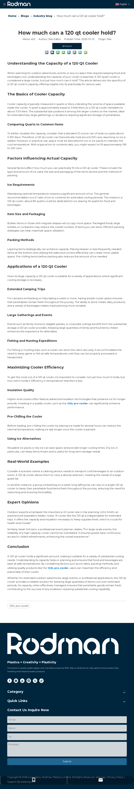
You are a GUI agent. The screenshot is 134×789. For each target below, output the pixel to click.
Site (109, 39)
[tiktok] (41, 680)
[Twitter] (35, 680)
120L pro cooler (77, 403)
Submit (67, 761)
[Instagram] (16, 680)
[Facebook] (9, 680)
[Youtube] (22, 680)
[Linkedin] (28, 680)
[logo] (62, 643)
